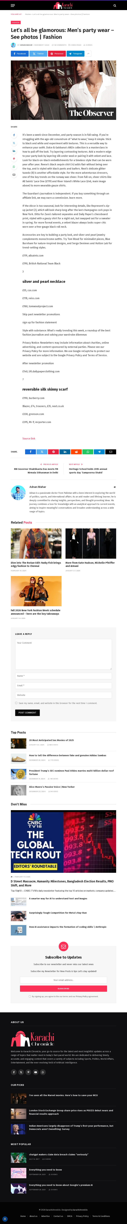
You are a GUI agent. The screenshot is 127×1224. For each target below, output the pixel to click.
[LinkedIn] (14, 151)
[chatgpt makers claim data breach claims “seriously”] (18, 1158)
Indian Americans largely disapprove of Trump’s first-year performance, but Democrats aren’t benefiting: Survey (71, 1127)
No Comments (60, 45)
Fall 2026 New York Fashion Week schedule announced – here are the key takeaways (35, 612)
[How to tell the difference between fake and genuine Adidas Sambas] (18, 759)
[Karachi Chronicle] (63, 5)
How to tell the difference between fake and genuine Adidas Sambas (67, 755)
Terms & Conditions (101, 1216)
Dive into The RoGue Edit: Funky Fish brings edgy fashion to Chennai (36, 564)
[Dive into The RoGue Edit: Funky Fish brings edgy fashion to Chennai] (36, 543)
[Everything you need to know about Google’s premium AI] (18, 1188)
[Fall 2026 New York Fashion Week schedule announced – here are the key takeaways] (36, 591)
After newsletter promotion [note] (38, 363)
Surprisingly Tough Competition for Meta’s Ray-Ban (58, 912)
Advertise (45, 1216)
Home (28, 14)
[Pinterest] (14, 159)
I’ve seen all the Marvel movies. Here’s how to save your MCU (63, 1095)
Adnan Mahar (26, 45)
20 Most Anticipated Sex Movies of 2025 (51, 740)
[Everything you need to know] (18, 1173)
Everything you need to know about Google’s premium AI (61, 1185)
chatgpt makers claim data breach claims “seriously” (58, 1154)
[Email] (14, 174)
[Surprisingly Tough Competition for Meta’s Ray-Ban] (18, 916)
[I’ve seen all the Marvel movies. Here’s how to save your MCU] (18, 1098)
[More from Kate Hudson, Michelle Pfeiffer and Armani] (91, 543)
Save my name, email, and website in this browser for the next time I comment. (58, 703)
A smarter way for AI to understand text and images (58, 898)
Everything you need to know (45, 1169)
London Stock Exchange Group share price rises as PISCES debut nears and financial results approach (71, 1112)
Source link (28, 438)
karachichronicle (80, 1210)
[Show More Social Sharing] (88, 54)
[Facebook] (14, 135)
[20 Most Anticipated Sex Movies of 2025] (18, 743)
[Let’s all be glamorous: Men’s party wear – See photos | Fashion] (63, 90)
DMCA (69, 1216)
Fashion (15, 22)
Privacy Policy (82, 996)
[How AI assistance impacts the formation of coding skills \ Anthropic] (18, 930)
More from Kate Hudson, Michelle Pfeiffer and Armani (90, 564)
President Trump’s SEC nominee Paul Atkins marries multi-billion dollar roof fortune (71, 772)
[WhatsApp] (14, 167)
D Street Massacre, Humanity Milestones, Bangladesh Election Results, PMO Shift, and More (62, 883)
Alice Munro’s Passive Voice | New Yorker (52, 787)
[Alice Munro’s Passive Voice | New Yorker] (18, 790)
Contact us (58, 1216)
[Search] (114, 5)
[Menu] (13, 5)
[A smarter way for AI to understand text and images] (18, 902)
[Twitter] (14, 143)
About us (33, 1216)
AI (11, 877)
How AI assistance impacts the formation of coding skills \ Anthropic (68, 927)
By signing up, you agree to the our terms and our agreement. (65, 996)
